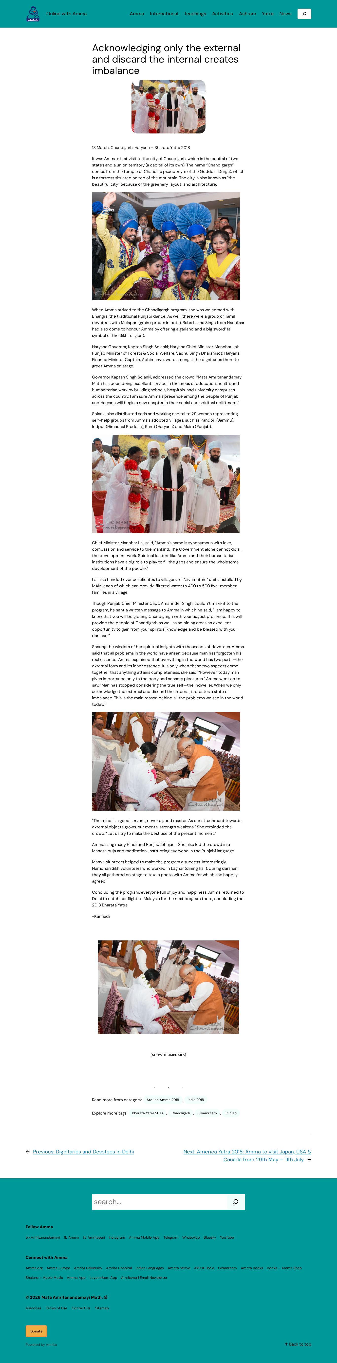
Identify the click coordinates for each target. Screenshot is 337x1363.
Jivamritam (208, 1113)
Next (232, 988)
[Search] (235, 1202)
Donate (36, 1331)
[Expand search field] (304, 14)
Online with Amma (66, 14)
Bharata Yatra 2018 (147, 1113)
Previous (101, 988)
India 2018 (196, 1100)
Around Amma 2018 (163, 1100)
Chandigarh (180, 1113)
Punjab (231, 1113)
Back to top (300, 1344)
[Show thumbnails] (168, 1055)
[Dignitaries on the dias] (168, 987)
